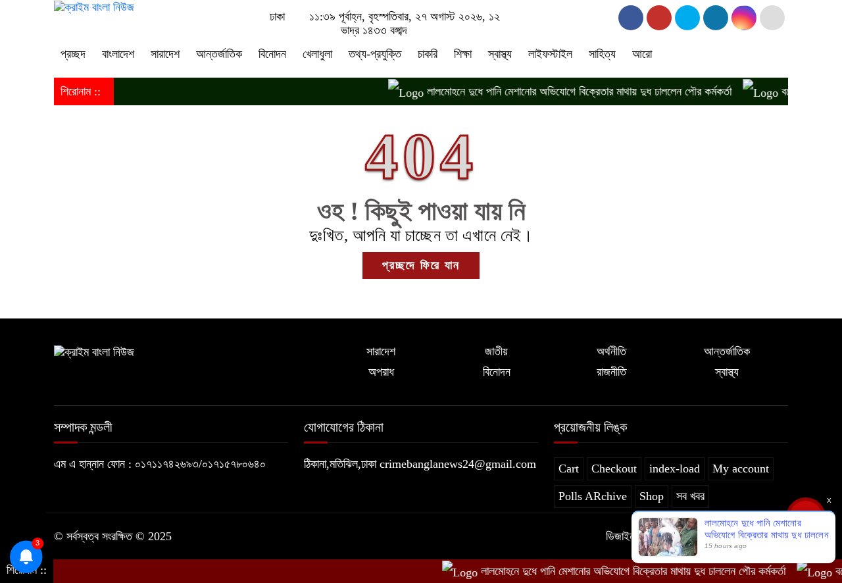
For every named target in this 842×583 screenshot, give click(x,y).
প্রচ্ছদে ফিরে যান (421, 265)
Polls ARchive (592, 496)
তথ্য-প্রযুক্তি (375, 54)
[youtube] (743, 17)
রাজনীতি (611, 371)
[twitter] (659, 17)
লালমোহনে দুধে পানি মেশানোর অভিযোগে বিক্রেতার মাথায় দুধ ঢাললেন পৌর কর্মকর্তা (569, 91)
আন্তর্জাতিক (219, 54)
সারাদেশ (165, 54)
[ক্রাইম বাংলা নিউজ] (94, 6)
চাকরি (427, 54)
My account (740, 468)
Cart (568, 468)
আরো (642, 54)
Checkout (614, 468)
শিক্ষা (463, 54)
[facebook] (630, 17)
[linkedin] (715, 17)
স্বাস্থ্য (500, 54)
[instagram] (687, 17)
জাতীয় (496, 351)
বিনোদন (272, 54)
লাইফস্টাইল (550, 54)
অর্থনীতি (611, 351)
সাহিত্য (602, 54)
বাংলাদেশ (118, 54)
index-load (674, 468)
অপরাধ (381, 371)
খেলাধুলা (317, 54)
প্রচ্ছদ (73, 54)
